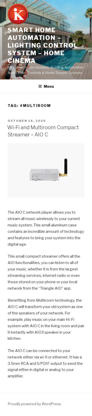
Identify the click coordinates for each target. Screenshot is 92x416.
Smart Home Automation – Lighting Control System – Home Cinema (43, 45)
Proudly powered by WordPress (34, 404)
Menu (49, 86)
